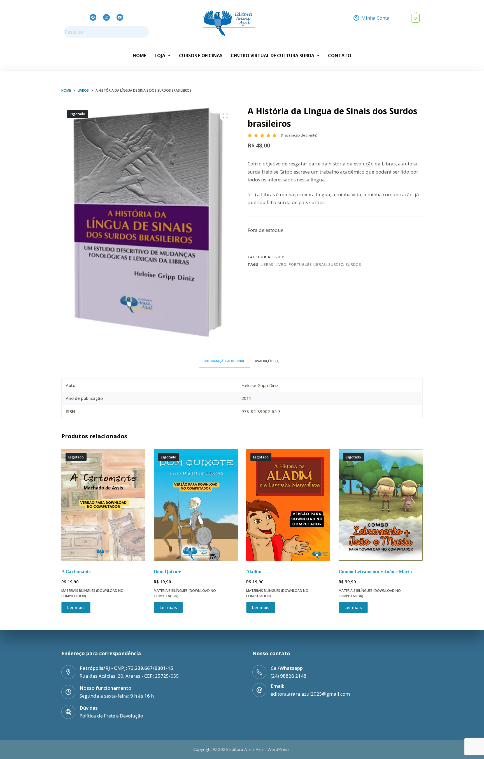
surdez (335, 264)
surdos (353, 264)
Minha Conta (375, 18)
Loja (160, 55)
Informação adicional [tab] (224, 361)
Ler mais (76, 607)
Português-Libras (307, 264)
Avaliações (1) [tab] (267, 361)
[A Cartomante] (103, 505)
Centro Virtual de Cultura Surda (272, 55)
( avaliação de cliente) (299, 135)
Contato (339, 55)
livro (281, 264)
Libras (267, 264)
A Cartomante (76, 571)
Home (139, 55)
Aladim (253, 571)
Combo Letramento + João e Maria (375, 571)
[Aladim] (288, 505)
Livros (279, 256)
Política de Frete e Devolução (111, 715)
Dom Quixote (167, 571)
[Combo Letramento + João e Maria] (381, 505)
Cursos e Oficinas (200, 55)
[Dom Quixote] (196, 505)
